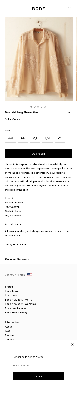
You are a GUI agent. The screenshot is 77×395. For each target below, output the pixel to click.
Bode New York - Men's (18, 299)
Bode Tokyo (12, 291)
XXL (60, 138)
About (8, 326)
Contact (9, 339)
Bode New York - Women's (20, 304)
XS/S (10, 138)
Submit (38, 376)
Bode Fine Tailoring (16, 312)
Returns (9, 335)
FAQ (7, 331)
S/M (23, 138)
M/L (35, 138)
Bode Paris (11, 295)
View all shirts (13, 224)
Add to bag (38, 153)
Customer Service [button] (16, 259)
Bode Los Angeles (15, 308)
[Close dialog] (72, 344)
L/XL (47, 138)
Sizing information (15, 244)
